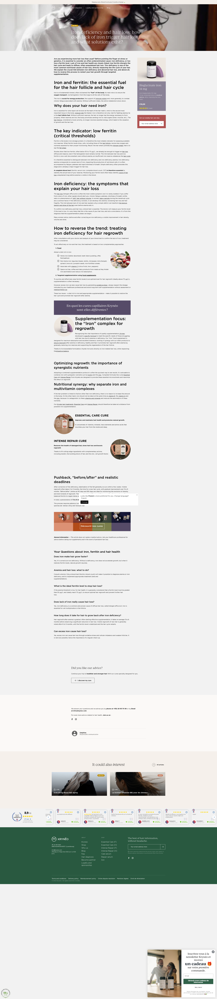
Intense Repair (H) (109, 851)
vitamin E (111, 396)
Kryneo (84, 842)
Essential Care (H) (109, 845)
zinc (92, 454)
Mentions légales (123, 878)
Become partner (88, 860)
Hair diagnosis (87, 857)
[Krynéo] (53, 8)
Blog (83, 851)
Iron (103, 860)
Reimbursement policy (88, 878)
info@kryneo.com (57, 850)
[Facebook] (72, 719)
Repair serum (107, 857)
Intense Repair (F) (109, 848)
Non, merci (198, 987)
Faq (83, 854)
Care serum (106, 854)
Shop (83, 845)
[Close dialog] (213, 951)
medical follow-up (60, 290)
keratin (63, 454)
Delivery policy (73, 878)
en (164, 8)
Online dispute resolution (106, 878)
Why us (84, 848)
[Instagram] (76, 719)
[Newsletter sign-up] (161, 123)
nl (161, 8)
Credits (77, 881)
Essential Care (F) (109, 842)
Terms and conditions (59, 878)
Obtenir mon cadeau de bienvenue (198, 981)
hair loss (70, 122)
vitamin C (74, 266)
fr (158, 8)
